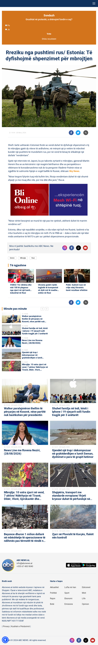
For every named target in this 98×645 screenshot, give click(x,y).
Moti (84, 592)
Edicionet (86, 587)
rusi (33, 258)
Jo (8, 29)
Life (83, 598)
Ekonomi (68, 598)
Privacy (6, 626)
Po (8, 25)
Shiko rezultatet (49, 39)
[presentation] (43, 309)
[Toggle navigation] (94, 3)
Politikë (53, 592)
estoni (12, 258)
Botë (52, 604)
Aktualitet (54, 587)
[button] (5, 639)
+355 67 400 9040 (25, 566)
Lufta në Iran (70, 587)
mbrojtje (23, 258)
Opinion (85, 604)
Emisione (68, 604)
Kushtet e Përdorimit (20, 626)
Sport (66, 592)
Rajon (52, 598)
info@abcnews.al (24, 563)
